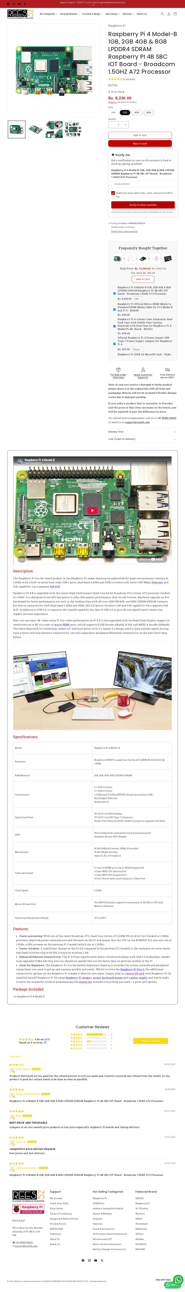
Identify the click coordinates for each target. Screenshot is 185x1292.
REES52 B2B (56, 1228)
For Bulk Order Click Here (118, 376)
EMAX (139, 1218)
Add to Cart (143, 279)
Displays (97, 1218)
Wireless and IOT (102, 1239)
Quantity (112, 119)
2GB (125, 112)
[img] (17, 1064)
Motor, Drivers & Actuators (107, 1244)
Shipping (112, 102)
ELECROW (141, 1244)
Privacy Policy (58, 1223)
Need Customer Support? (143, 376)
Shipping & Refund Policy (64, 1218)
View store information (124, 231)
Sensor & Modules (102, 1213)
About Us (55, 1239)
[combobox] (137, 299)
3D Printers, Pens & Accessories (110, 1234)
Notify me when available (143, 204)
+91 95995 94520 (24, 1242)
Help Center (56, 1208)
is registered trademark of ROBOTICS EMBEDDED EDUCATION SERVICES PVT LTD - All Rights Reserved (63, 1281)
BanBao (140, 1239)
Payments (55, 1234)
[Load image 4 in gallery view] (73, 129)
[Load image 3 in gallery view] (54, 129)
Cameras (97, 1223)
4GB (137, 112)
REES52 (140, 1198)
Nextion (140, 1213)
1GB (114, 113)
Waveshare (142, 1223)
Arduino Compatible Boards (108, 1208)
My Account (56, 1198)
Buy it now (140, 143)
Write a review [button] (150, 1040)
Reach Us (55, 1244)
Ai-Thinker (142, 1208)
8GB (149, 112)
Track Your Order (59, 1203)
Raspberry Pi (100, 1198)
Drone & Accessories (104, 1228)
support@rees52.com (26, 1246)
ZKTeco (140, 1234)
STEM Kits (98, 1203)
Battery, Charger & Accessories (109, 1249)
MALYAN (140, 1249)
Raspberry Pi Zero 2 (132, 969)
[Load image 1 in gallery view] (16, 129)
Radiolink (141, 1228)
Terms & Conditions (61, 1213)
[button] (162, 14)
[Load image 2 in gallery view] (35, 129)
